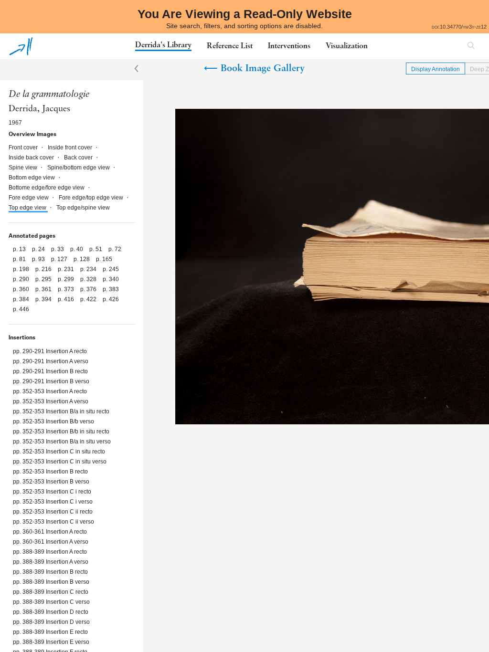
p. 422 (89, 299)
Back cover (79, 157)
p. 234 (89, 269)
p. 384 (22, 299)
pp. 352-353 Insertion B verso (51, 481)
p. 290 (22, 279)
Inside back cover (32, 157)
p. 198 (22, 269)
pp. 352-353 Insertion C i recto (52, 491)
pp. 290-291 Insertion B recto (50, 371)
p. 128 (82, 259)
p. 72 (114, 249)
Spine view (24, 167)
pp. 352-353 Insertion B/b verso (53, 421)
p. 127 (60, 259)
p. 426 (111, 299)
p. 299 (66, 279)
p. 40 (77, 249)
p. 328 (89, 279)
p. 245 (111, 269)
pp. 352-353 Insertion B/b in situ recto (61, 431)
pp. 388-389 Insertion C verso (51, 602)
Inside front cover (71, 147)
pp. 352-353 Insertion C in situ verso (59, 461)
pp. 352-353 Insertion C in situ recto (59, 451)
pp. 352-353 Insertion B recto (50, 471)
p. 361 (44, 289)
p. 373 (66, 289)
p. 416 (66, 299)
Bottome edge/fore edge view (47, 187)
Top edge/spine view (83, 207)
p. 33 (58, 249)
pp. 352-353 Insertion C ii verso (53, 521)
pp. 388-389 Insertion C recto (50, 592)
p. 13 (20, 249)
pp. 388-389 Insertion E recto (50, 632)
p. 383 (111, 289)
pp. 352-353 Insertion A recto (50, 391)
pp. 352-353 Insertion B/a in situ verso (62, 441)
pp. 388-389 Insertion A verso (50, 561)
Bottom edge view (32, 177)
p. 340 (111, 279)
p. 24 (39, 249)
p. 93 (39, 259)
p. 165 (104, 259)
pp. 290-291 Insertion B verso (51, 381)
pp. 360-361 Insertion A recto (50, 531)
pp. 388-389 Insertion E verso (51, 642)
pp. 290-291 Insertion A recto (50, 351)
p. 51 (96, 249)
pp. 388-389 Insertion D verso (51, 622)
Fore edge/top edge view (92, 197)
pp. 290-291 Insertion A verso (50, 361)
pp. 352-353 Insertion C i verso (53, 501)
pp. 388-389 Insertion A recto (50, 551)
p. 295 (44, 279)
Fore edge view (29, 197)
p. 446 (21, 309)
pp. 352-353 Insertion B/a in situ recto (61, 411)
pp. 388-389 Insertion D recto (50, 612)
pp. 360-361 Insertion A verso (50, 541)
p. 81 (20, 259)
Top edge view (28, 207)
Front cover (24, 147)
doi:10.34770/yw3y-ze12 (459, 27)
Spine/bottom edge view (79, 167)
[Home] (21, 46)
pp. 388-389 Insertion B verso (51, 581)
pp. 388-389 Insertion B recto (50, 571)
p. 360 (22, 289)
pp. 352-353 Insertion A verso (50, 401)
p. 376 (89, 289)
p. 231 (66, 269)
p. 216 (44, 269)
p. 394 (44, 299)
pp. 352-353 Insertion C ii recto (53, 511)
